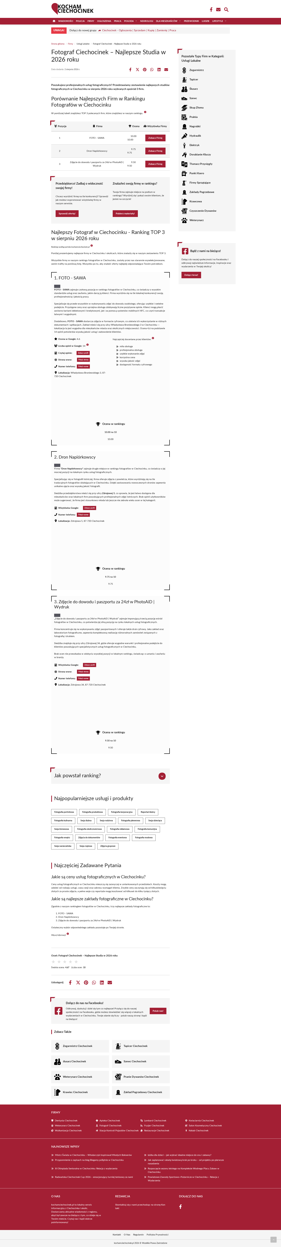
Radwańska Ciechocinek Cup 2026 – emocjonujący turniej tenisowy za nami (94, 1177)
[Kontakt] (218, 9)
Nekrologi (146, 21)
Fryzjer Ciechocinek (154, 1125)
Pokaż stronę (83, 360)
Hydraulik (195, 136)
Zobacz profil (83, 353)
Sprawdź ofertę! (67, 213)
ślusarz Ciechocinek (74, 1061)
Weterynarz (197, 220)
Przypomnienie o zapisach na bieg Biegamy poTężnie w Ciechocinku (89, 1160)
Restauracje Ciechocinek (156, 1130)
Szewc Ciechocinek (135, 1061)
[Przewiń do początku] (273, 1240)
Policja (80, 21)
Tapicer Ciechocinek (136, 1046)
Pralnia (194, 117)
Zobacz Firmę (155, 138)
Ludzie (205, 21)
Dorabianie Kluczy (200, 154)
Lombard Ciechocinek (155, 1120)
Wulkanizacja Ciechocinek (68, 1130)
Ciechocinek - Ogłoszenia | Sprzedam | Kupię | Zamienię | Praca (139, 30)
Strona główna (57, 44)
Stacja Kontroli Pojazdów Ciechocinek (119, 1130)
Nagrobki (195, 126)
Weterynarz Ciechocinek (77, 1077)
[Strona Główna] (54, 21)
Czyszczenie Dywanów (203, 211)
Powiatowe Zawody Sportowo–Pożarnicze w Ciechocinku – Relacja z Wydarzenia (183, 1179)
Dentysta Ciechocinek (66, 1120)
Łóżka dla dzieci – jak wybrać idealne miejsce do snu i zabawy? (179, 1155)
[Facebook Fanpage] (210, 9)
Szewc (193, 98)
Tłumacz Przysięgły (201, 164)
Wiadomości (65, 21)
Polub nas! (158, 1011)
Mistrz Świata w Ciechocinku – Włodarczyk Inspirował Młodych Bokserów (93, 1155)
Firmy (91, 21)
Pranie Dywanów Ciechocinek (141, 1077)
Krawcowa (196, 201)
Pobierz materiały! (125, 213)
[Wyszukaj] (226, 9)
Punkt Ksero (197, 173)
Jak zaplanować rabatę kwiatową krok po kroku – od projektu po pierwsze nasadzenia (186, 1162)
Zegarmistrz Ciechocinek (77, 1046)
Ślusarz (194, 89)
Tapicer (194, 79)
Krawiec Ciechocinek (75, 1092)
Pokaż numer (83, 366)
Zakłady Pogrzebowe (202, 192)
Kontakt (117, 1235)
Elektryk (194, 145)
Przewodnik (191, 21)
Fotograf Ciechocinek (110, 1125)
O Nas (127, 1235)
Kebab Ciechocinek (198, 1130)
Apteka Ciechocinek (110, 1120)
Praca (117, 21)
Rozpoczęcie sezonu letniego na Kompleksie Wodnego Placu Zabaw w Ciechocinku (183, 1170)
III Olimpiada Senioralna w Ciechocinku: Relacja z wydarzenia (86, 1168)
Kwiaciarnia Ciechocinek (201, 1120)
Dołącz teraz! (191, 275)
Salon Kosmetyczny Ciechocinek (205, 1125)
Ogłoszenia (104, 21)
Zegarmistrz (197, 70)
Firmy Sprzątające (200, 182)
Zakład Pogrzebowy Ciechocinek (143, 1092)
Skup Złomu (197, 107)
